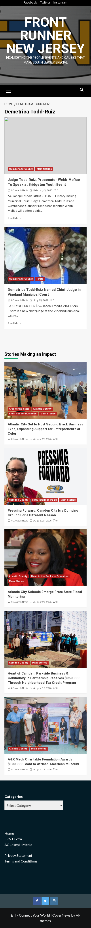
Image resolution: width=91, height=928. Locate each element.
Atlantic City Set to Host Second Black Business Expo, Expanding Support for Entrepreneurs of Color (45, 429)
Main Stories (44, 169)
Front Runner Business (23, 413)
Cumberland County (21, 169)
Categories (13, 796)
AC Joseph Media (19, 190)
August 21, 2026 (42, 520)
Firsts (40, 278)
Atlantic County (42, 408)
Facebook (30, 2)
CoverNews (61, 915)
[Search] (81, 90)
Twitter (45, 2)
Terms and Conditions (20, 861)
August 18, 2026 (42, 688)
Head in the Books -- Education (49, 576)
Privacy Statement (18, 855)
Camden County (18, 499)
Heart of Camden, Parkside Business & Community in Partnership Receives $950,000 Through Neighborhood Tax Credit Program (44, 678)
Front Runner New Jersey (45, 35)
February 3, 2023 (42, 190)
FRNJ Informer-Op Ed (44, 499)
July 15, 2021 (40, 300)
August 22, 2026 (42, 439)
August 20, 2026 (42, 602)
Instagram (60, 2)
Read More (14, 218)
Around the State (19, 408)
